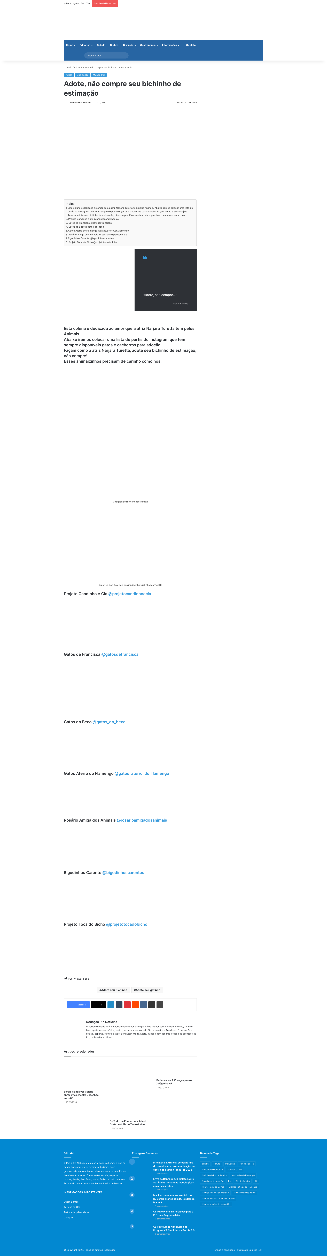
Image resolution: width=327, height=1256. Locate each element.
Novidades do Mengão (212, 1181)
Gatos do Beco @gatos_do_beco (86, 226)
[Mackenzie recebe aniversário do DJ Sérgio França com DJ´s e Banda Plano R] (141, 1200)
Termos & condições (224, 1250)
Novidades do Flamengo (243, 1175)
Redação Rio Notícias (80, 102)
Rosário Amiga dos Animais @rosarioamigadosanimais (97, 234)
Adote (77, 67)
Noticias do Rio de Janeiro (214, 1175)
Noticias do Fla (247, 1163)
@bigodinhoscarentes (123, 872)
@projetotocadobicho (126, 924)
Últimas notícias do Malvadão (216, 1204)
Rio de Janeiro (243, 1181)
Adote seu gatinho (148, 990)
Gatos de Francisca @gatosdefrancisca (90, 222)
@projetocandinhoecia (129, 593)
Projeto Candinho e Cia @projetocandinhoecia (93, 219)
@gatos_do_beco (109, 722)
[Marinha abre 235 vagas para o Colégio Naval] (176, 1068)
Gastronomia (147, 45)
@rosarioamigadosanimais (142, 820)
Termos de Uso (72, 1207)
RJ (255, 1181)
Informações (169, 45)
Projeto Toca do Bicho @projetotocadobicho (92, 242)
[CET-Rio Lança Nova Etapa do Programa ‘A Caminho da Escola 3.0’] (141, 1231)
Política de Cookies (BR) (249, 1250)
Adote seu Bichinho (114, 990)
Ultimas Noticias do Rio (244, 1192)
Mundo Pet (99, 74)
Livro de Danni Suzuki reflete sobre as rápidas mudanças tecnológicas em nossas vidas (173, 1182)
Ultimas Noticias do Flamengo (243, 1187)
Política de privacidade (76, 1212)
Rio (229, 1181)
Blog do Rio (83, 74)
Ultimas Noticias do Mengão (215, 1192)
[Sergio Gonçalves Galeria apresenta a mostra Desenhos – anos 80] (84, 1074)
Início (69, 67)
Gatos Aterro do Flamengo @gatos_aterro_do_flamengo (98, 230)
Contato (191, 45)
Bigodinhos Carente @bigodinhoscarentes (91, 238)
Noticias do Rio (235, 1169)
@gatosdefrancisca (119, 654)
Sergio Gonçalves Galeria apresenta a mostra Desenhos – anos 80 (82, 1095)
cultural (217, 1163)
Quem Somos (71, 1201)
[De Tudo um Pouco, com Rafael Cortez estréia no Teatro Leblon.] (130, 1089)
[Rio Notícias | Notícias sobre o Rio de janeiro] (85, 23)
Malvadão (230, 1163)
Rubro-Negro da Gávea (213, 1187)
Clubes (114, 45)
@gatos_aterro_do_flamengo (142, 773)
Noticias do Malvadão (212, 1169)
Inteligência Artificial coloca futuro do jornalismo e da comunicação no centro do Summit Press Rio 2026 (174, 1166)
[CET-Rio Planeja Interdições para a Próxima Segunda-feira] (141, 1216)
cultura (205, 1163)
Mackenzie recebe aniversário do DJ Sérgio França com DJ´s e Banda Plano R (173, 1199)
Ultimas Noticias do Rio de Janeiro (218, 1198)
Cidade (101, 45)
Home (69, 45)
